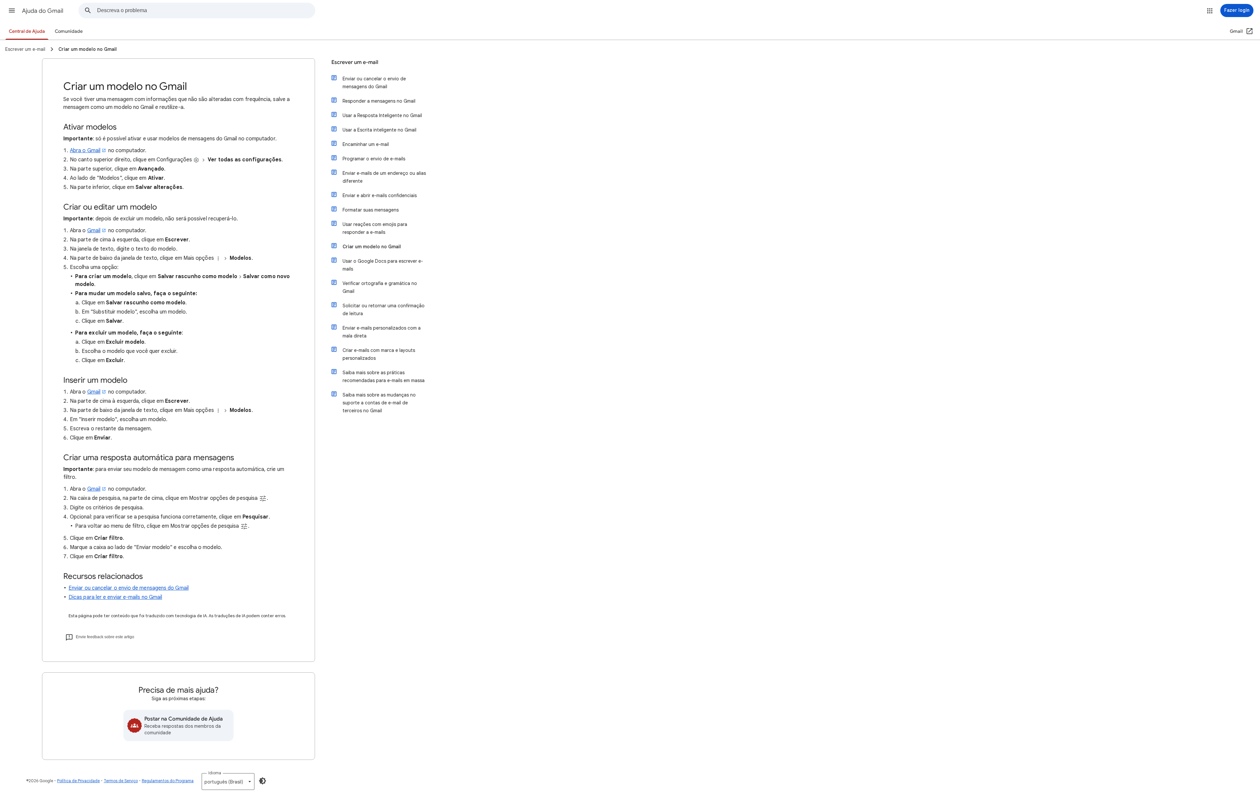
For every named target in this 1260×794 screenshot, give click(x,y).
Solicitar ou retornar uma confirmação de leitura (384, 309)
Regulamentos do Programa (168, 780)
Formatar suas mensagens (371, 210)
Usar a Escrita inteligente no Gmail (379, 130)
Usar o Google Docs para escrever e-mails (383, 265)
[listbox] (228, 781)
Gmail (93, 230)
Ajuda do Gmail (42, 10)
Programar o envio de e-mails (374, 159)
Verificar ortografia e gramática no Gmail (380, 287)
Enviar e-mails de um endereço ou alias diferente (384, 177)
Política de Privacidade (78, 780)
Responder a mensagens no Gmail (379, 101)
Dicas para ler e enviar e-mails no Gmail (115, 597)
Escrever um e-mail (354, 62)
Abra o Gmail (85, 150)
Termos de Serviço (121, 780)
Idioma (214, 772)
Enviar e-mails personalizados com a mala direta (382, 332)
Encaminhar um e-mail (366, 144)
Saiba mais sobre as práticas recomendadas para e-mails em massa (384, 376)
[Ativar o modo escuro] (262, 781)
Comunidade (69, 31)
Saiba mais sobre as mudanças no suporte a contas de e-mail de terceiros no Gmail (379, 403)
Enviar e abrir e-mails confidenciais (380, 195)
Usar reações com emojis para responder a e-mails (375, 228)
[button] (12, 10)
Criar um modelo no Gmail (372, 247)
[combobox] (206, 10)
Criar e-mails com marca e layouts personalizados (379, 354)
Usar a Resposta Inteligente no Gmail (382, 115)
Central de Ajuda (27, 31)
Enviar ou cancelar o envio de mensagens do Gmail (129, 588)
